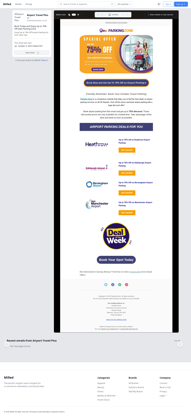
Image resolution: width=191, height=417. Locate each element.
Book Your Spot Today (116, 259)
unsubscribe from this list (129, 329)
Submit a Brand (136, 387)
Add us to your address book (116, 320)
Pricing (29, 4)
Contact (163, 383)
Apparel (101, 383)
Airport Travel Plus (37, 15)
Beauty (100, 387)
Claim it (44, 60)
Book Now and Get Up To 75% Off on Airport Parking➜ (116, 83)
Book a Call (165, 387)
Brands (18, 4)
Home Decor (103, 399)
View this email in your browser (116, 22)
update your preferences (109, 329)
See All (177, 340)
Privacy (163, 391)
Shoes (100, 391)
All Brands (134, 383)
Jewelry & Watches (106, 395)
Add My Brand (136, 391)
